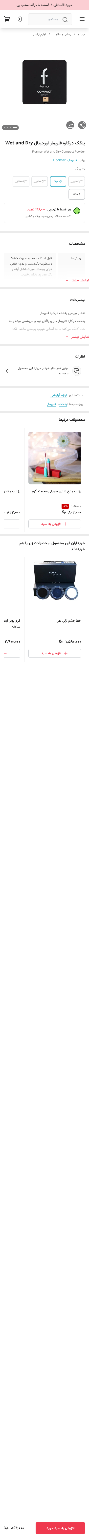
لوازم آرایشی (39, 34)
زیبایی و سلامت (62, 34)
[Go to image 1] (15, 127)
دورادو (81, 34)
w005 (40, 181)
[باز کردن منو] (81, 19)
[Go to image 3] (7, 127)
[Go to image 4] (4, 127)
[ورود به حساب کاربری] (20, 19)
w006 (58, 181)
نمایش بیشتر (80, 280)
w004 (77, 194)
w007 (77, 181)
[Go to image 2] (10, 127)
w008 (21, 181)
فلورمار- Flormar (65, 160)
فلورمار (51, 404)
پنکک (63, 404)
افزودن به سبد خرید (60, 1528)
